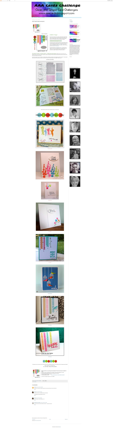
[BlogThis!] (43, 380)
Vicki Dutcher (50, 356)
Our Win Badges (43, 17)
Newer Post (33, 419)
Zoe (55, 47)
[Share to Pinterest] (46, 380)
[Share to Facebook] (45, 380)
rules (49, 365)
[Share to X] (44, 380)
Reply (35, 389)
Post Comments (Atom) (38, 420)
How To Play (35, 17)
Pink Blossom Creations (37, 402)
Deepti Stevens (59, 47)
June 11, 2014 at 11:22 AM (44, 402)
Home (32, 17)
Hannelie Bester (50, 293)
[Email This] (42, 380)
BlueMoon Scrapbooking (56, 45)
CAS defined (39, 17)
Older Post (66, 419)
